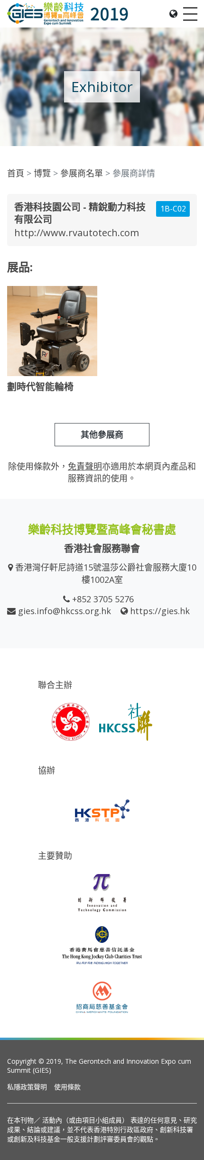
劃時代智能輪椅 (40, 386)
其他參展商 (102, 434)
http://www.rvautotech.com (76, 232)
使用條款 (67, 1086)
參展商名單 (81, 173)
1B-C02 (173, 208)
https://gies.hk (160, 611)
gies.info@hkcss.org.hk (64, 611)
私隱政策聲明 (27, 1086)
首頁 (15, 173)
